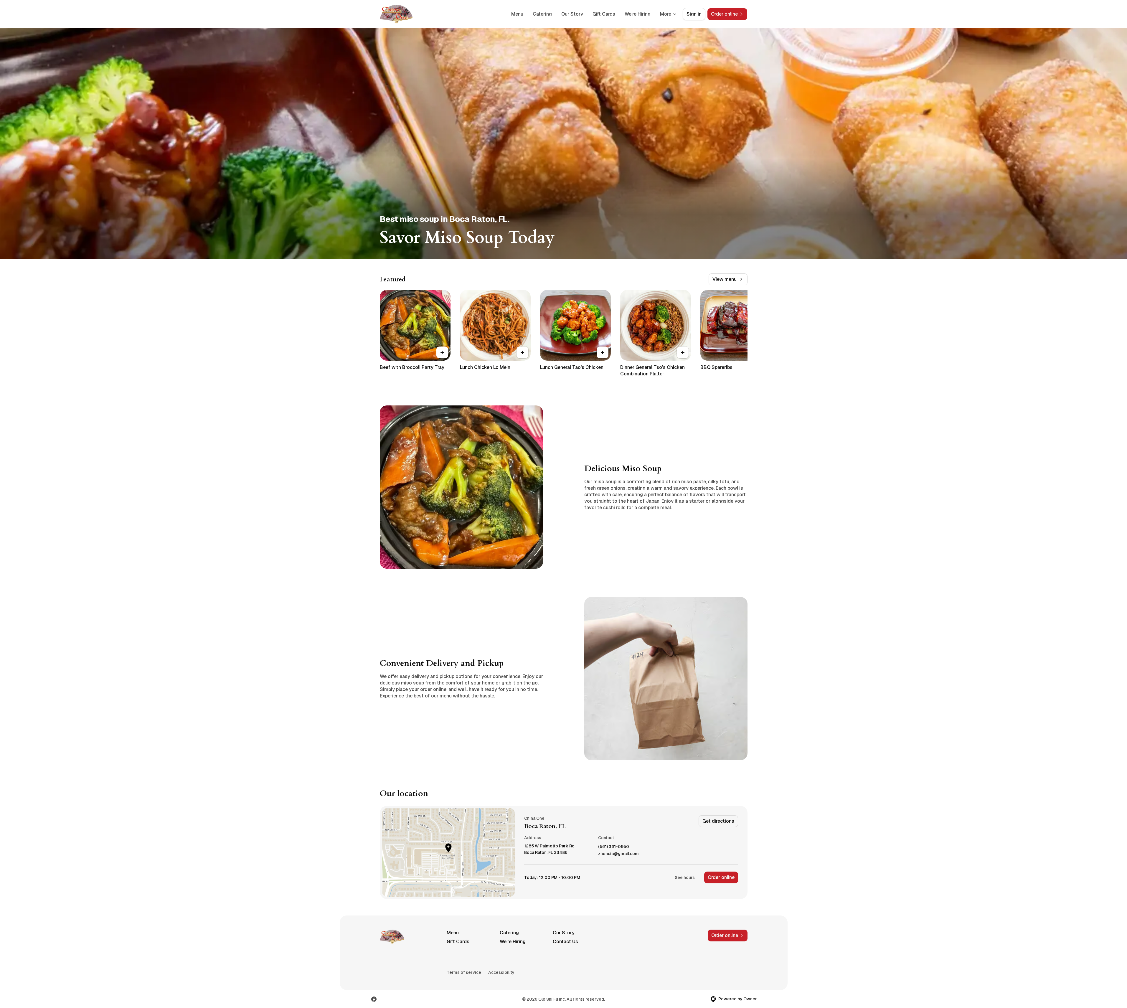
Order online (721, 877)
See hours (685, 877)
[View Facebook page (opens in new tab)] (373, 999)
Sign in (694, 14)
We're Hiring (638, 14)
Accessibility (501, 972)
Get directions (718, 821)
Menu (517, 14)
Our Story (572, 14)
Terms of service (464, 972)
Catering (542, 14)
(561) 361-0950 (613, 846)
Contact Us (565, 941)
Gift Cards (604, 14)
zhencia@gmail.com (618, 854)
